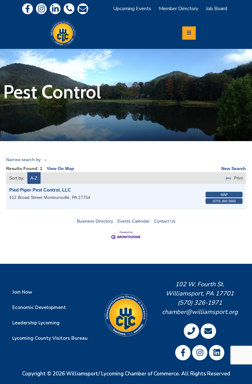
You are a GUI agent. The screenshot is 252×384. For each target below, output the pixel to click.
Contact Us (164, 221)
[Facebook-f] (27, 8)
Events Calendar (133, 221)
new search (233, 168)
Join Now (22, 292)
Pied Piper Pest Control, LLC (40, 189)
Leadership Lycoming (36, 322)
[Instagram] (41, 8)
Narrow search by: (24, 159)
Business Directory (95, 221)
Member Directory (178, 8)
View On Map (60, 168)
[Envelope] (82, 8)
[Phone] (69, 8)
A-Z (33, 178)
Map (224, 194)
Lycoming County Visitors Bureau (50, 338)
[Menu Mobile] (189, 33)
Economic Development (39, 307)
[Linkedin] (55, 8)
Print (238, 178)
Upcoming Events (132, 8)
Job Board (216, 8)
